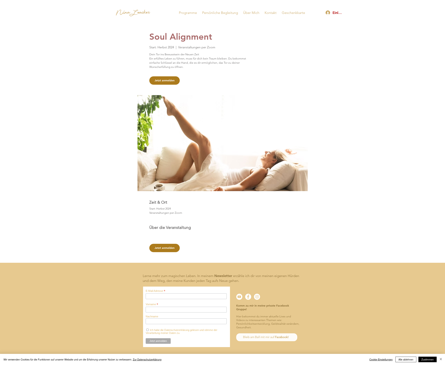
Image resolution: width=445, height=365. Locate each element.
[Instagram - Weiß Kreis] (257, 297)
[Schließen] (441, 359)
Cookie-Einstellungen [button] (381, 359)
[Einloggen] (327, 12)
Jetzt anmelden (165, 80)
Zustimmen (427, 359)
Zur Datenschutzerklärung (147, 359)
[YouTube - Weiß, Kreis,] (239, 297)
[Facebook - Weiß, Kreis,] (248, 297)
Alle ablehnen (405, 359)
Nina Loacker (133, 13)
